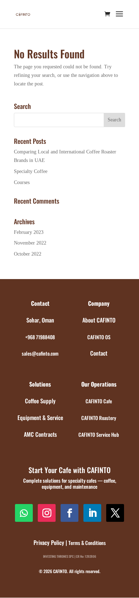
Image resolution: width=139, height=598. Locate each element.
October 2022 (27, 254)
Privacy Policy (49, 542)
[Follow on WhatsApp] (24, 513)
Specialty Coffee (30, 171)
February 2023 (28, 232)
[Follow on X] (115, 513)
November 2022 (30, 243)
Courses (22, 182)
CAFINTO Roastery (98, 417)
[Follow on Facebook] (69, 513)
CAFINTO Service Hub (98, 434)
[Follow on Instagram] (47, 513)
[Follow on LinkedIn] (92, 513)
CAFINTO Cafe (99, 401)
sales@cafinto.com (40, 353)
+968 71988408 (40, 337)
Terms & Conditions (87, 542)
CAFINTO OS (98, 337)
